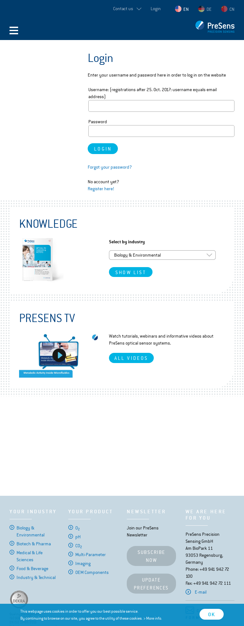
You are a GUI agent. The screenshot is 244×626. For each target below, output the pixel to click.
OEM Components (92, 572)
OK (211, 614)
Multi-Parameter (90, 554)
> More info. (152, 618)
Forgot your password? (110, 167)
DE (209, 9)
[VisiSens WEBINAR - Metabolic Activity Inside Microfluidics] (59, 355)
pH (78, 537)
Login (156, 8)
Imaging (83, 563)
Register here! (101, 189)
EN (186, 9)
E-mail (201, 592)
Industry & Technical (36, 577)
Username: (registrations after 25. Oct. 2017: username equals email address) (152, 93)
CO (78, 546)
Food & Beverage (32, 568)
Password (97, 122)
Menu (14, 30)
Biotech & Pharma (34, 544)
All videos (131, 358)
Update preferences (151, 584)
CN (231, 9)
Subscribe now (151, 556)
